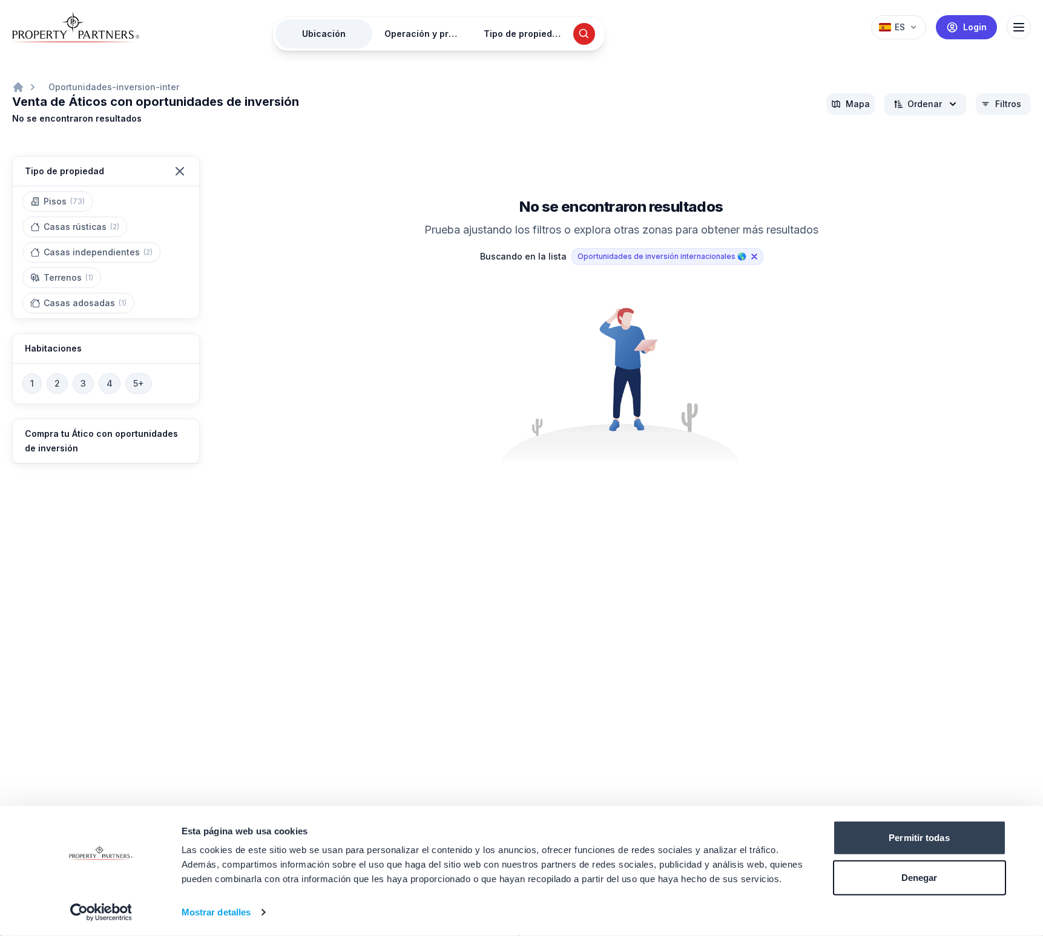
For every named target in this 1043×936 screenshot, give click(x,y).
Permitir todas (919, 838)
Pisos (64, 201)
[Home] (18, 87)
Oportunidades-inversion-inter (113, 87)
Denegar (919, 877)
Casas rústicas (81, 226)
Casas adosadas (85, 303)
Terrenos (68, 277)
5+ (138, 383)
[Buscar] (584, 34)
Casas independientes (98, 252)
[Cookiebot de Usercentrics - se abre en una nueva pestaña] (101, 912)
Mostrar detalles (216, 912)
